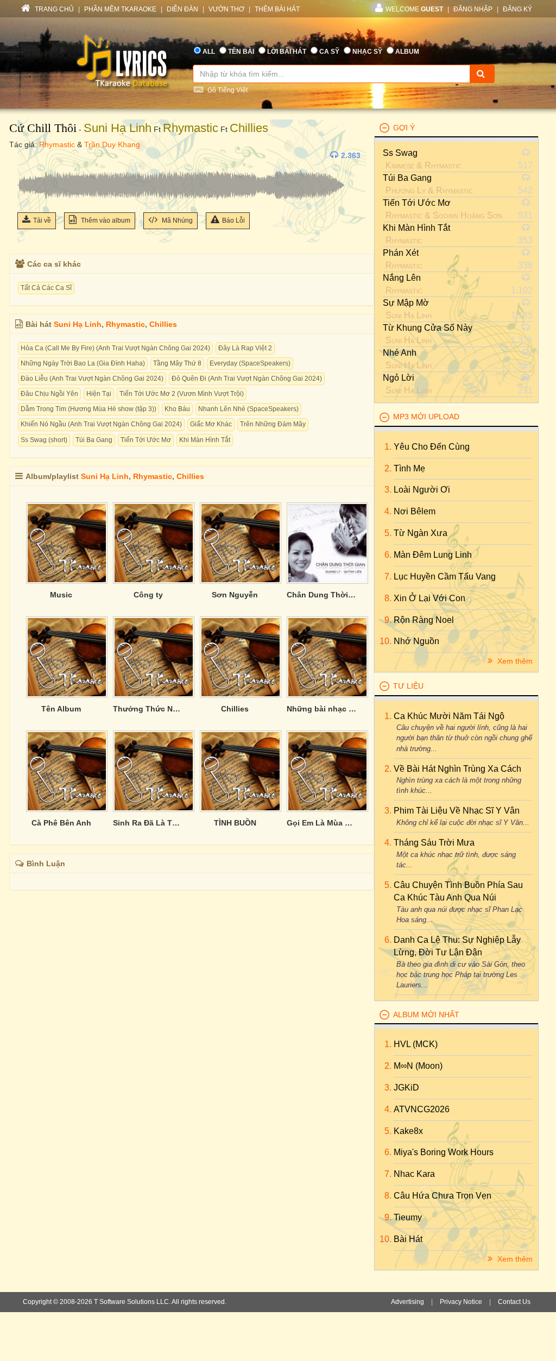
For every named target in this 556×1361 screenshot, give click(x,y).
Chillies (249, 128)
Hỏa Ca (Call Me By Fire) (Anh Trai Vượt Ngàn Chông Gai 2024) (115, 348)
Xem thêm (514, 661)
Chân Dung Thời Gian (322, 594)
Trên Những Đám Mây (273, 424)
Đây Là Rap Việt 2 (245, 348)
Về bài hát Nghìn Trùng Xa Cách (457, 768)
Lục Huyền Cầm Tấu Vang (445, 576)
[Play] (28, 155)
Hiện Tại (98, 394)
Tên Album (61, 708)
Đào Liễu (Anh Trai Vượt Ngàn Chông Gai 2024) (92, 378)
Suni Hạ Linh (117, 128)
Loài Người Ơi (422, 489)
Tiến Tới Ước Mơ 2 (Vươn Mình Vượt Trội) (181, 394)
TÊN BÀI (241, 51)
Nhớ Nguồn (416, 641)
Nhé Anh (399, 352)
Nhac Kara (414, 1174)
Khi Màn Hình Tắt (204, 440)
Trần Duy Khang (112, 144)
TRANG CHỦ (53, 9)
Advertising (407, 1302)
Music (61, 594)
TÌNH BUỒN (235, 822)
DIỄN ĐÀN (182, 9)
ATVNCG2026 (422, 1109)
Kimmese (400, 165)
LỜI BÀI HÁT (286, 51)
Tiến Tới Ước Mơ (146, 440)
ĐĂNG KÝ (517, 9)
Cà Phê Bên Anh (61, 822)
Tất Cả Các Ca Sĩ (46, 288)
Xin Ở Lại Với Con (429, 598)
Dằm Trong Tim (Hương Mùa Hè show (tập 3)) (88, 409)
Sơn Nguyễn (235, 594)
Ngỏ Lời (398, 377)
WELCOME (414, 9)
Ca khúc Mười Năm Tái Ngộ (449, 716)
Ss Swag (400, 152)
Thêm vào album (104, 220)
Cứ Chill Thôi (43, 128)
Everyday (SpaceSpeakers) (250, 363)
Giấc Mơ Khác (211, 424)
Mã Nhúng (176, 220)
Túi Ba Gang (93, 440)
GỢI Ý (404, 127)
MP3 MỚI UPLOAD (426, 416)
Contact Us (514, 1302)
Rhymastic (190, 128)
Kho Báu (177, 409)
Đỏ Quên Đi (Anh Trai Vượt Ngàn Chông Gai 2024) (247, 378)
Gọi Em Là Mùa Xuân (322, 822)
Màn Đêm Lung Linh (433, 554)
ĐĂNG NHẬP (472, 9)
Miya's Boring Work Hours (444, 1152)
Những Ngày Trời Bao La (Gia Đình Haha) (83, 363)
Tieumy (408, 1217)
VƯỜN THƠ (226, 9)
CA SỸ (329, 51)
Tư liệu (408, 686)
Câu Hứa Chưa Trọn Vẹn (442, 1195)
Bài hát (408, 1239)
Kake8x (408, 1131)
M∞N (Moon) (418, 1065)
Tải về (42, 220)
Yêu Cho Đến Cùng (432, 446)
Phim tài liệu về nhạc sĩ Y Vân (457, 810)
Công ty (148, 594)
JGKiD (406, 1087)
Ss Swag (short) (44, 440)
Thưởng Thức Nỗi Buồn (148, 708)
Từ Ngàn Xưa (420, 533)
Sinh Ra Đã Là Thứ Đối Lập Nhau (148, 822)
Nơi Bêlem (414, 511)
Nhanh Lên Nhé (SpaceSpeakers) (248, 409)
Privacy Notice (461, 1302)
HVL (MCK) (416, 1044)
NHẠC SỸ (367, 51)
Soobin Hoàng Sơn (467, 215)
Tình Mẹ (409, 468)
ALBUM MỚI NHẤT (426, 1014)
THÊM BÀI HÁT (277, 9)
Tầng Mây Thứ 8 (177, 363)
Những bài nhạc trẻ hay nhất (322, 708)
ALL (209, 51)
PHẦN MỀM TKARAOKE (120, 9)
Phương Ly (406, 190)
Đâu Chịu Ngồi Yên (49, 394)
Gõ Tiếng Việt (227, 90)
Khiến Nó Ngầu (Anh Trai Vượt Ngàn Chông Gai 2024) (101, 424)
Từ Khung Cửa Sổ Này (427, 327)
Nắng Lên (402, 277)
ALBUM (407, 51)
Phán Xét (401, 252)
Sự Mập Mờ (406, 302)
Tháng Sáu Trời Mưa (434, 842)
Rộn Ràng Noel (424, 620)
